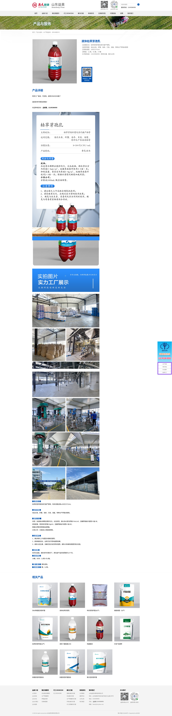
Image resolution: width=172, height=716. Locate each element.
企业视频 (34, 704)
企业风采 (34, 696)
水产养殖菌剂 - (47, 32)
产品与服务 (39, 32)
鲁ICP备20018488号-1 (123, 713)
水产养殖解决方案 (71, 698)
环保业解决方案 (71, 701)
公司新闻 (82, 693)
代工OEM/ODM (57, 693)
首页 (33, 32)
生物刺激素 (44, 701)
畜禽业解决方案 (71, 693)
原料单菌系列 (56, 32)
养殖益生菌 (44, 698)
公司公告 (82, 698)
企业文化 (34, 698)
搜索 (138, 4)
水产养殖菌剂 (45, 696)
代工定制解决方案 (71, 704)
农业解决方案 (70, 696)
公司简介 (34, 693)
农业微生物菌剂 (46, 693)
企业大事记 (35, 701)
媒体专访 (82, 696)
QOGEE (138, 713)
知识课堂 (82, 701)
